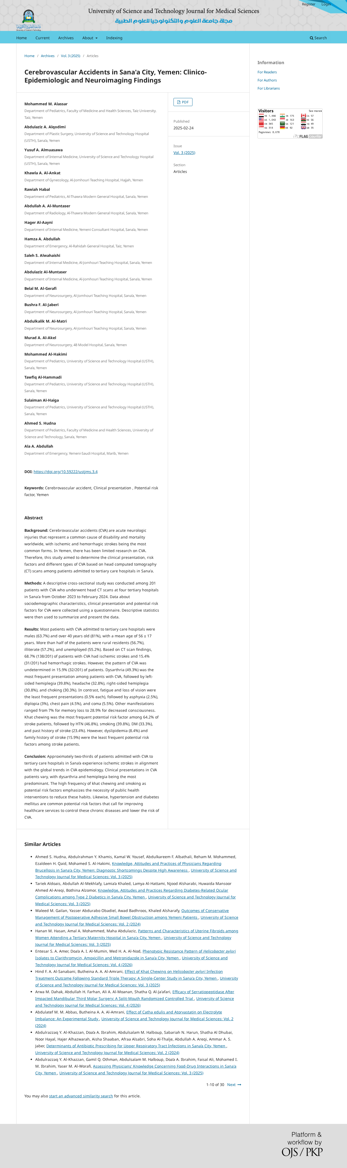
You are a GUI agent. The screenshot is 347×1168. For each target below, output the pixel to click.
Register (308, 4)
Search (320, 37)
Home (21, 37)
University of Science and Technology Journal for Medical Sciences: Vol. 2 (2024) (107, 1052)
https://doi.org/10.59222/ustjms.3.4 (66, 471)
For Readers (267, 72)
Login (326, 4)
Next (231, 1084)
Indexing (114, 37)
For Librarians (269, 88)
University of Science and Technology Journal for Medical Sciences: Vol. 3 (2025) (131, 1072)
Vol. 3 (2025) (70, 55)
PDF (185, 102)
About (88, 37)
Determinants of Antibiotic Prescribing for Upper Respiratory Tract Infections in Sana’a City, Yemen (136, 1045)
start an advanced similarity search (81, 1095)
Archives (66, 37)
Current (43, 37)
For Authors (267, 80)
